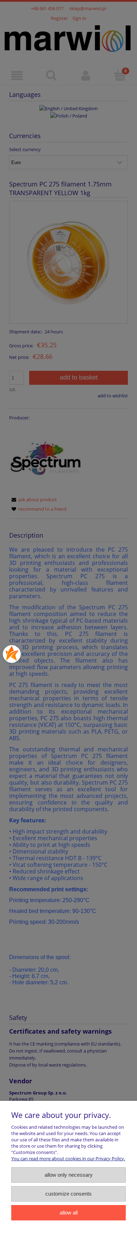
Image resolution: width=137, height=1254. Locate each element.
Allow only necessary (69, 1175)
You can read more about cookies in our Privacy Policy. (68, 1158)
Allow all (69, 1213)
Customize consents (68, 1194)
